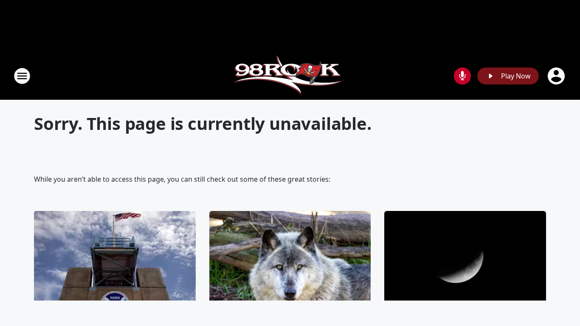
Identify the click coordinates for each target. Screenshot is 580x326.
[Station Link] (290, 75)
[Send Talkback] (462, 75)
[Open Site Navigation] (22, 75)
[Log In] (557, 75)
